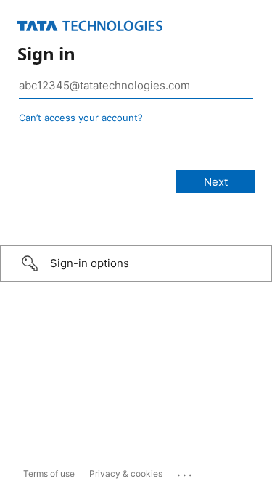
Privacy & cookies (125, 473)
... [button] (185, 471)
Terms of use (49, 473)
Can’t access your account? (81, 117)
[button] (136, 263)
